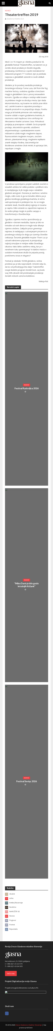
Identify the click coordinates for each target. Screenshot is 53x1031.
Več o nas (11, 973)
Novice (8, 11)
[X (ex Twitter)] (11, 1013)
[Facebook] (7, 1013)
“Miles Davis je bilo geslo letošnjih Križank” (26, 585)
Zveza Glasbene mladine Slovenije (28, 1025)
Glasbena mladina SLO (15, 19)
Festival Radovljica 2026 (27, 388)
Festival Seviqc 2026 (26, 781)
